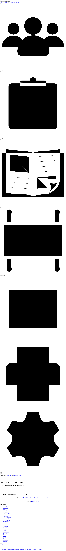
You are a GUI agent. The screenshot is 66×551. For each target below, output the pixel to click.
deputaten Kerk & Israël (7, 549)
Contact (5, 506)
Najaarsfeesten (6, 534)
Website (5, 541)
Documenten (6, 532)
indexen (17, 2)
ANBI (40, 549)
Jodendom (5, 516)
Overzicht (5, 526)
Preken (4, 536)
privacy (34, 549)
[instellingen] (33, 471)
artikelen (23, 497)
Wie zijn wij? (6, 508)
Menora (5, 533)
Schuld (4, 537)
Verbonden (12, 2)
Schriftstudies (28, 497)
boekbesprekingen (36, 497)
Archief (5, 528)
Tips (4, 538)
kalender (8, 518)
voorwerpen (8, 517)
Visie (4, 509)
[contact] (33, 340)
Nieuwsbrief (6, 521)
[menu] (1, 473)
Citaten (4, 530)
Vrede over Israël (5, 2)
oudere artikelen (45, 497)
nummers (8, 513)
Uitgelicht (5, 540)
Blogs (4, 529)
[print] (33, 406)
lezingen (8, 520)
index (7, 514)
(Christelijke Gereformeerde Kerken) (22, 549)
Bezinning (5, 510)
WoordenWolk (35, 501)
